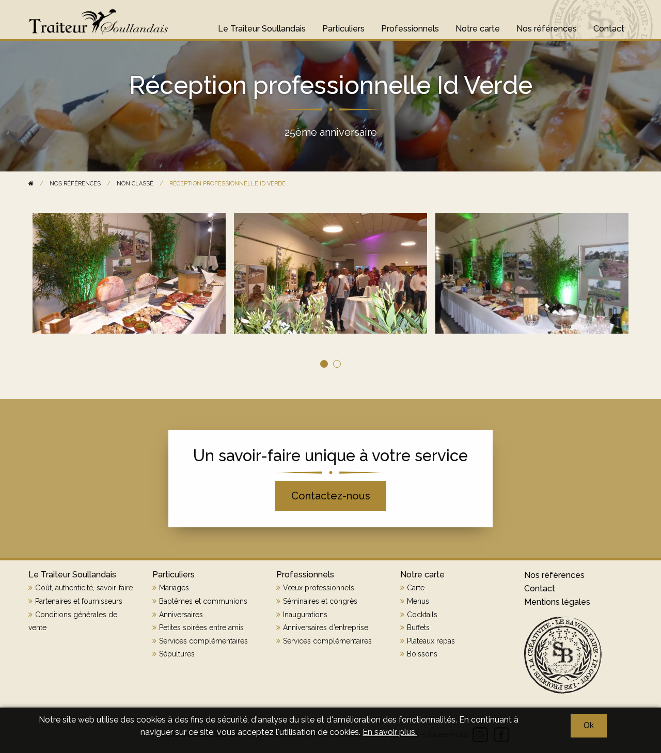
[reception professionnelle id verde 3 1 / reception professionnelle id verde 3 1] (129, 273)
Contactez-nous (330, 496)
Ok (589, 725)
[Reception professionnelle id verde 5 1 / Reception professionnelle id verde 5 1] (330, 273)
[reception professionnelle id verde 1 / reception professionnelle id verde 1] (531, 273)
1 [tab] (324, 364)
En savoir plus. (390, 732)
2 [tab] (337, 364)
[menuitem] (262, 23)
